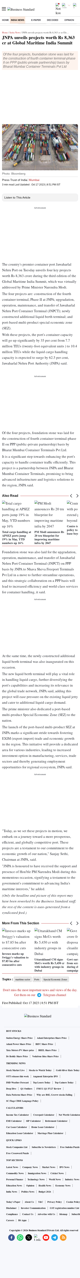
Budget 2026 (45, 1191)
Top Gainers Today (64, 1082)
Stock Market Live (15, 1070)
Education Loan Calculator (19, 1133)
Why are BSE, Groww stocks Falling (54, 1094)
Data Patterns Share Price (19, 1094)
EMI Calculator (14, 1121)
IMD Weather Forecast (17, 1082)
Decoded (52, 20)
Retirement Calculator (56, 1121)
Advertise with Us (46, 1214)
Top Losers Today (41, 1082)
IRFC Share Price (44, 1044)
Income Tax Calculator (17, 1114)
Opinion (69, 20)
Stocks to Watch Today (40, 1070)
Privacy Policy (54, 1202)
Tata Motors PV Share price (20, 1050)
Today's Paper (13, 1202)
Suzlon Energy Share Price (19, 1038)
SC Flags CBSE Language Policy (22, 1101)
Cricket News (57, 1173)
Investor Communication (33, 1208)
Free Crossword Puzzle (17, 1153)
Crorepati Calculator (43, 1114)
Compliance (12, 1214)
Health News (45, 1185)
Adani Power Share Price (18, 1044)
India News (17, 20)
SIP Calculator (33, 1121)
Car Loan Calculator (16, 1127)
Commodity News (15, 1173)
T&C (40, 1202)
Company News (30, 1167)
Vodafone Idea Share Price (45, 1056)
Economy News (62, 1185)
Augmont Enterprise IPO (45, 1076)
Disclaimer (11, 1208)
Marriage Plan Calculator (50, 1133)
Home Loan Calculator (42, 1127)
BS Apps (22, 1220)
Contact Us (27, 1214)
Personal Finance (14, 1179)
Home (5, 20)
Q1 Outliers (26, 1088)
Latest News (12, 1167)
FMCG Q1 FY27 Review (49, 1088)
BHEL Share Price (47, 1050)
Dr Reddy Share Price (17, 1056)
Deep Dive (11, 1088)
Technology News (36, 1179)
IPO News (64, 1167)
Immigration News (37, 1173)
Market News (48, 1167)
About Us (29, 1202)
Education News (14, 1185)
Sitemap (63, 1214)
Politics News (27, 1191)
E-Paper (36, 20)
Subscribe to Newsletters (44, 1147)
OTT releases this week (17, 1076)
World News (55, 1179)
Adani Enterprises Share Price (52, 1038)
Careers (10, 1220)
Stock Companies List (16, 1147)
